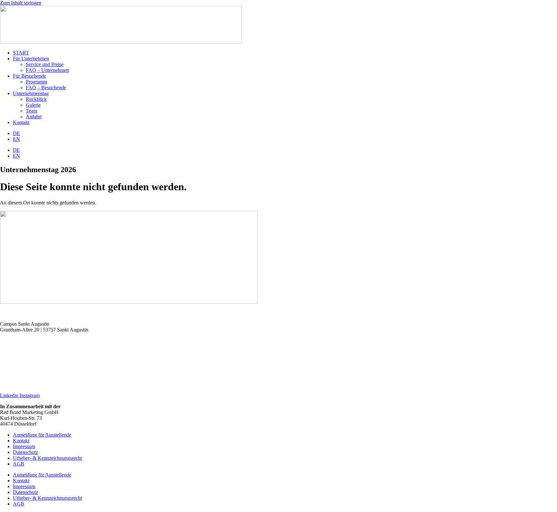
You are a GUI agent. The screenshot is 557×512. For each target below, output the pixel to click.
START (21, 52)
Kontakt (21, 122)
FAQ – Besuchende (46, 87)
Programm (36, 81)
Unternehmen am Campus (26, 362)
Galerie (33, 105)
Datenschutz (25, 452)
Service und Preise (45, 64)
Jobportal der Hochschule (26, 373)
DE (16, 133)
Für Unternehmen (31, 58)
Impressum (24, 446)
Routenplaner (13, 313)
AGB (18, 464)
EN (16, 139)
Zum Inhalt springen (20, 2)
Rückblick (36, 99)
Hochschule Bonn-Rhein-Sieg (30, 340)
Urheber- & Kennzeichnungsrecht (47, 458)
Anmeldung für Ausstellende (42, 435)
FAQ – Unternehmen (47, 70)
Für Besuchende (29, 76)
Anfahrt (34, 116)
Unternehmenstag (31, 93)
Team (31, 110)
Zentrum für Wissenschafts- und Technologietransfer (53, 351)
